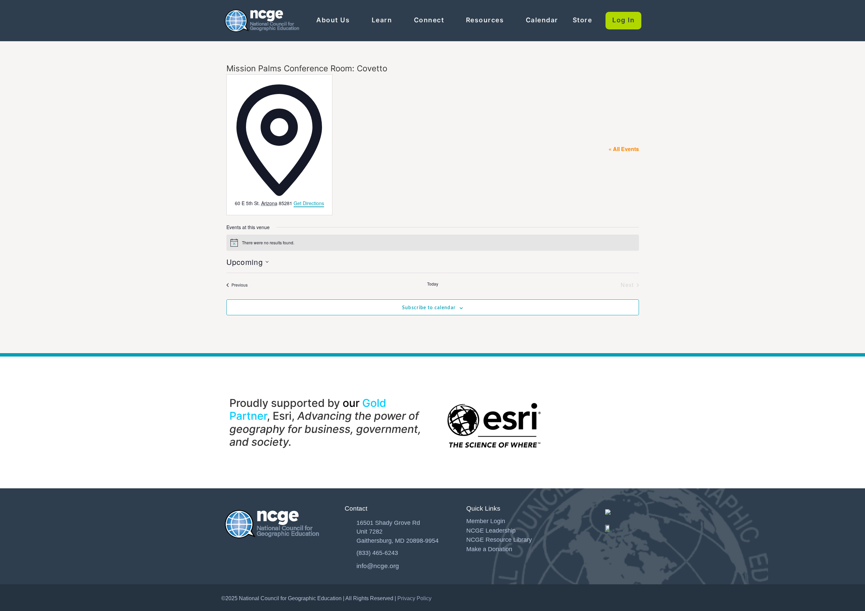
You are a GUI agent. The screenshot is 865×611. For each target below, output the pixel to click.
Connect (429, 20)
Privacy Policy (414, 598)
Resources (485, 20)
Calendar (542, 20)
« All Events (624, 149)
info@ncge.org (377, 565)
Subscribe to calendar (428, 308)
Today (432, 284)
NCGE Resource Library (499, 539)
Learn (382, 20)
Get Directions (309, 203)
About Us (333, 20)
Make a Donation (489, 549)
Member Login (485, 521)
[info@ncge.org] (348, 564)
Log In (623, 20)
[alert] (432, 243)
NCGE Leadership (491, 530)
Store (582, 20)
